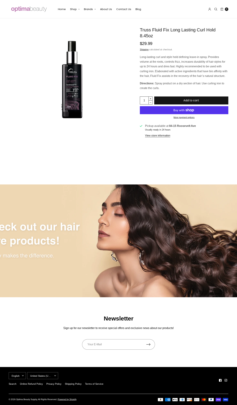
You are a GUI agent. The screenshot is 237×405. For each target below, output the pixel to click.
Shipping (144, 49)
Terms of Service (94, 383)
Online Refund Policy (31, 383)
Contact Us (123, 9)
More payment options (183, 117)
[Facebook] (220, 380)
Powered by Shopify (67, 399)
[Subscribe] (150, 344)
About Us (106, 9)
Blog (138, 9)
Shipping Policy (73, 383)
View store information (157, 135)
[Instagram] (225, 380)
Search (12, 383)
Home (62, 9)
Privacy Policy (53, 383)
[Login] (209, 9)
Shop (73, 9)
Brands (88, 9)
